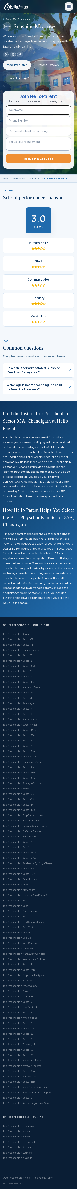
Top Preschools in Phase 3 (17, 991)
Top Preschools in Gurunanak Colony (23, 761)
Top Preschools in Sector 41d (18, 682)
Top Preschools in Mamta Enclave (21, 649)
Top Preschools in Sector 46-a (19, 729)
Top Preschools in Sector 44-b (19, 964)
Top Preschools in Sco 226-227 (20, 756)
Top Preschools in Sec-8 (16, 847)
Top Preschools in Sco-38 (17, 937)
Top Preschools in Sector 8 (17, 740)
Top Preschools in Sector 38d (19, 735)
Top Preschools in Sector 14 (18, 676)
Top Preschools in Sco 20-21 (18, 927)
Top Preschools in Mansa (16, 1136)
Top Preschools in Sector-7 (17, 1097)
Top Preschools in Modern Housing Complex (27, 1092)
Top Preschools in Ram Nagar (19, 703)
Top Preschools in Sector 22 (18, 1033)
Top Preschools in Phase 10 (17, 788)
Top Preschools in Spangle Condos (22, 783)
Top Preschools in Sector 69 (18, 1049)
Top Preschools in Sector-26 (18, 799)
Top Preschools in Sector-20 (18, 793)
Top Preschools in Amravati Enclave (22, 1065)
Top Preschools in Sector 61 (18, 1001)
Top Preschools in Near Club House (22, 943)
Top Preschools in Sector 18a (18, 767)
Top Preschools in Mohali (16, 1131)
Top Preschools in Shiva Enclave (20, 836)
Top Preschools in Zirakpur (17, 1157)
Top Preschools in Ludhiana (18, 1152)
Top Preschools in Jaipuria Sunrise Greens (25, 825)
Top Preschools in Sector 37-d (19, 852)
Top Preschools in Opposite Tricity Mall (24, 975)
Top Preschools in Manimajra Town (21, 687)
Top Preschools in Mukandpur (19, 1126)
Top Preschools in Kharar (16, 634)
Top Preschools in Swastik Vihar (20, 724)
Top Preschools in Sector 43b (19, 1081)
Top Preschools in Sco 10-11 (18, 932)
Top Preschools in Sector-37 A (19, 857)
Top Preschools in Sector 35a (19, 1071)
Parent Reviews (48, 65)
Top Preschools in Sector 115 (18, 644)
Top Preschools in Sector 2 (17, 660)
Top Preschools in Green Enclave (20, 911)
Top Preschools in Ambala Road (20, 1017)
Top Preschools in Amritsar (17, 1147)
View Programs (17, 64)
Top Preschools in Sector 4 (17, 698)
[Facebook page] (20, 54)
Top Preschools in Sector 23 (18, 1039)
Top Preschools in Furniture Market (21, 820)
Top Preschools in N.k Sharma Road (22, 1060)
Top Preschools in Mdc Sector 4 (20, 1007)
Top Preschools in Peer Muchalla (20, 879)
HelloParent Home (43, 1177)
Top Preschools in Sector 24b (19, 969)
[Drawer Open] (69, 6)
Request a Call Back (38, 158)
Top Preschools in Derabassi (18, 948)
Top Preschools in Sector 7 (17, 745)
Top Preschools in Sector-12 (18, 639)
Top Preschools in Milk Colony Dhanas (23, 921)
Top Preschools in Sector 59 (18, 692)
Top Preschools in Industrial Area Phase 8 (25, 895)
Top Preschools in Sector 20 (18, 1012)
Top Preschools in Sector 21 (18, 1023)
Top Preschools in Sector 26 (18, 1055)
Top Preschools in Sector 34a (19, 751)
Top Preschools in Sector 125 (18, 1028)
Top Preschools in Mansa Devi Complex (24, 953)
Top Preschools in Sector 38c (19, 772)
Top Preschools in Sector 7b (18, 841)
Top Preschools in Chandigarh (19, 1044)
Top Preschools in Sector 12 (18, 671)
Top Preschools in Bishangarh (19, 889)
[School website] (13, 54)
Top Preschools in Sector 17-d (19, 900)
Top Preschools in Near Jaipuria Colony (24, 959)
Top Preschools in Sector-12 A (19, 873)
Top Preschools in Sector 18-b (19, 778)
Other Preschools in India (16, 1177)
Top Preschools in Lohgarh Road (20, 996)
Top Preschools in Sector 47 (18, 804)
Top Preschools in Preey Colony (20, 985)
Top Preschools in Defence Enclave (22, 831)
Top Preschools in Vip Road (18, 980)
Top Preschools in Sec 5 (16, 884)
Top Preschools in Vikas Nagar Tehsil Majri (25, 1087)
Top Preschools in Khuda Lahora (20, 719)
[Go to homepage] (16, 6)
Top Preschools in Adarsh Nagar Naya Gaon (26, 1103)
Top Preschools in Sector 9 (17, 714)
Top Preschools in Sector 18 (18, 708)
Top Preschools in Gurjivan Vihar (20, 1076)
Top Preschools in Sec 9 (16, 905)
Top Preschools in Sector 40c (19, 809)
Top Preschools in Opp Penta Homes (23, 815)
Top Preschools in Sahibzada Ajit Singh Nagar (27, 863)
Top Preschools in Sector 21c (18, 868)
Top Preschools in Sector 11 (17, 655)
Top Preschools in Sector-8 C (19, 665)
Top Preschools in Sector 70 (18, 916)
